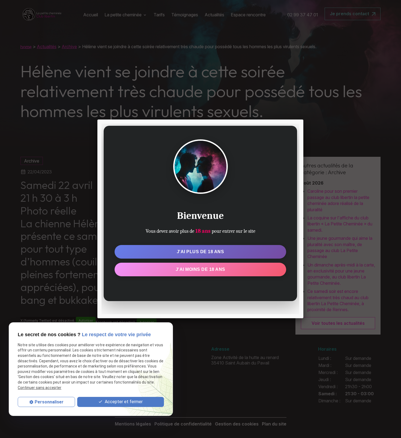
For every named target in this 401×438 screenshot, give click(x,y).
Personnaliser (49, 402)
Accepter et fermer (123, 402)
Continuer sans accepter (39, 388)
